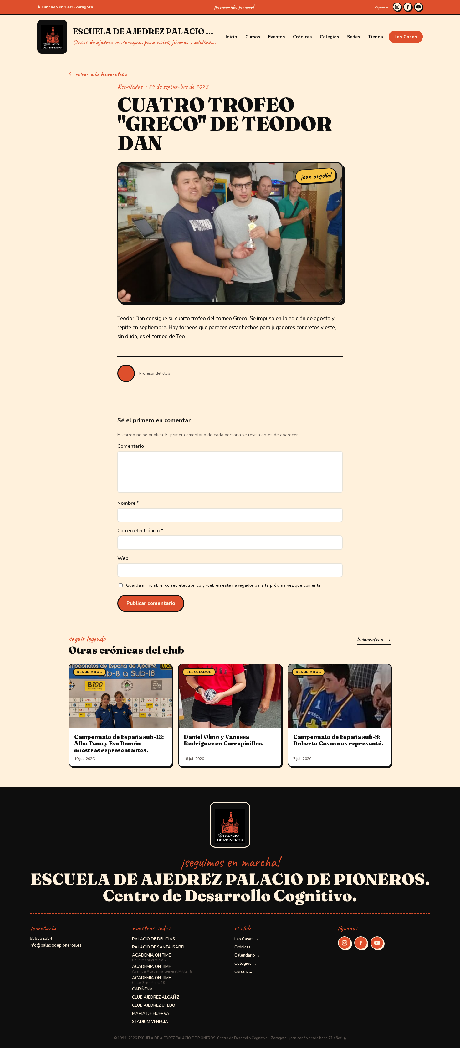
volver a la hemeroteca (101, 73)
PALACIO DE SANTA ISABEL (159, 947)
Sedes (353, 37)
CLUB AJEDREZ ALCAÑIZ (155, 997)
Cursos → (243, 971)
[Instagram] (397, 7)
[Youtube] (418, 7)
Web (122, 558)
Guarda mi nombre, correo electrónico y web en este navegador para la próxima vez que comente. (224, 585)
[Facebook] (407, 7)
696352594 (41, 938)
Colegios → (245, 963)
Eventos (276, 37)
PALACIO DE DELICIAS (153, 939)
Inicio (231, 37)
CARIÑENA (142, 989)
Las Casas (405, 37)
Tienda (375, 37)
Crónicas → (245, 947)
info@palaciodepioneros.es (56, 945)
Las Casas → (246, 939)
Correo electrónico (140, 530)
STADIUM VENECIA (150, 1022)
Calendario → (247, 955)
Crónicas (302, 37)
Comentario (130, 446)
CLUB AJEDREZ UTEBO (153, 1005)
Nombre (128, 503)
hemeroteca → (374, 639)
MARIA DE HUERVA (150, 1013)
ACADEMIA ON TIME (151, 958)
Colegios (329, 37)
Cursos (252, 37)
